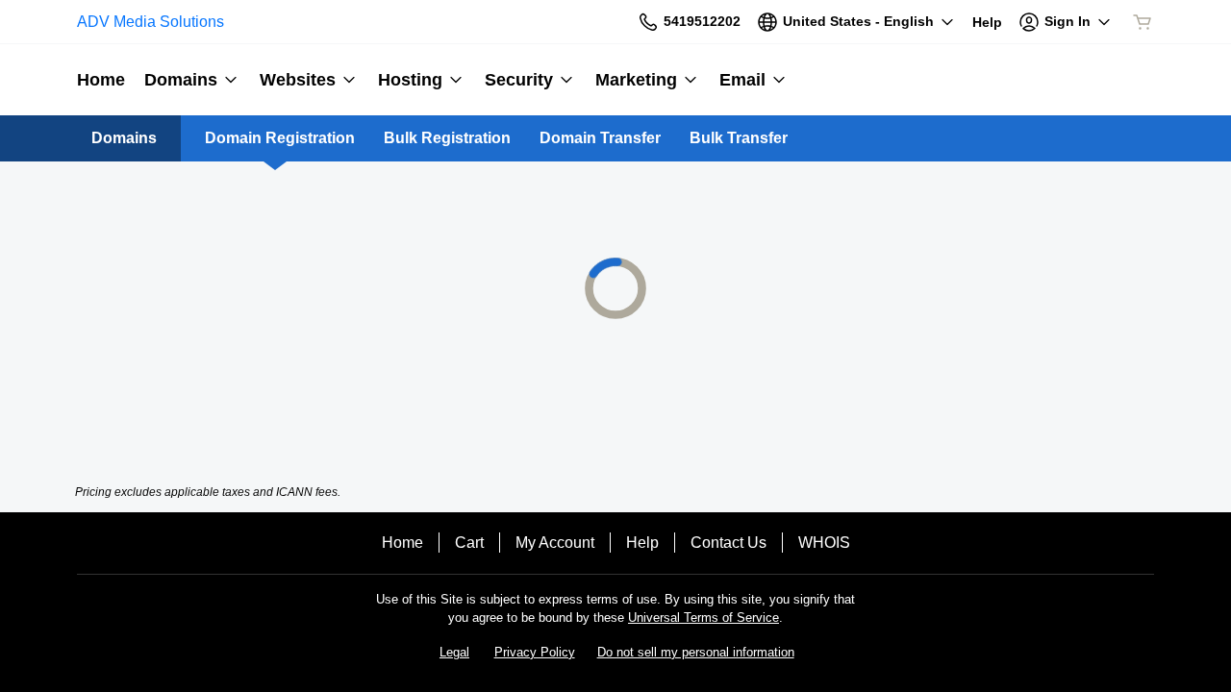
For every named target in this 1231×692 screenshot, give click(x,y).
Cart (469, 542)
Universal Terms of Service (703, 617)
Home (402, 542)
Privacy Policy (534, 652)
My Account (554, 542)
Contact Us (728, 542)
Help (642, 542)
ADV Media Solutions (150, 21)
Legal (454, 652)
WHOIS (824, 542)
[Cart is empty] (1142, 22)
